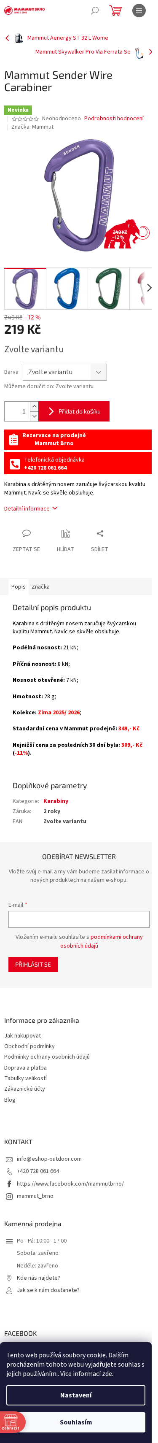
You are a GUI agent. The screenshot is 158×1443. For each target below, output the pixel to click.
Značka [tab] (41, 587)
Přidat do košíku (80, 411)
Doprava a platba (25, 1068)
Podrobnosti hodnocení (114, 119)
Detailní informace (27, 509)
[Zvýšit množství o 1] (34, 406)
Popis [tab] (18, 587)
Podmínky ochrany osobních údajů (47, 1057)
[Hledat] (94, 10)
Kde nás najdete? (38, 1278)
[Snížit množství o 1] (34, 416)
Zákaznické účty (24, 1089)
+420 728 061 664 (38, 1171)
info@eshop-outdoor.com (49, 1159)
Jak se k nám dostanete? (48, 1290)
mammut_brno (35, 1196)
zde (107, 1373)
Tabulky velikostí (25, 1079)
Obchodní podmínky (29, 1047)
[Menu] (139, 10)
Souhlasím (76, 1422)
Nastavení (75, 1395)
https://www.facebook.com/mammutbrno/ (70, 1184)
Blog (10, 1100)
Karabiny (55, 801)
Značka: (32, 127)
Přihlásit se (33, 964)
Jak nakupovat (22, 1036)
